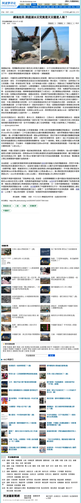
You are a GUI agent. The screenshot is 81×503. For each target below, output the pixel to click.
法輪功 (5, 349)
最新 (23, 7)
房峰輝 (76, 349)
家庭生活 (29, 471)
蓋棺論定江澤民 (20, 488)
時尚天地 (53, 482)
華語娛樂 (22, 480)
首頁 (22, 4)
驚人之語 (42, 7)
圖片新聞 (27, 463)
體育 (8, 463)
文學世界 (10, 477)
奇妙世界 (74, 482)
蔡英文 (9, 351)
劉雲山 (70, 349)
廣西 (14, 347)
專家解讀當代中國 (33, 488)
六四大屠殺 (64, 347)
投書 (69, 7)
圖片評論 (10, 469)
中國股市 (17, 349)
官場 (65, 460)
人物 (52, 460)
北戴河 (57, 349)
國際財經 (46, 460)
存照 (77, 7)
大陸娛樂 (14, 480)
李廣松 (24, 197)
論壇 (60, 4)
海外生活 (45, 471)
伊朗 (4, 347)
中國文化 (10, 474)
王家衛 (26, 351)
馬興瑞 (27, 347)
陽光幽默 (61, 488)
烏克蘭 (33, 187)
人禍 (16, 206)
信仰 (21, 463)
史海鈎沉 (22, 471)
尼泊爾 (32, 351)
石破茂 (34, 349)
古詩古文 (33, 474)
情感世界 (22, 482)
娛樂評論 (53, 480)
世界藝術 (71, 474)
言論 (28, 7)
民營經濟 (33, 206)
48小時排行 (8, 360)
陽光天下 (69, 488)
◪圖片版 (72, 12)
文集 (52, 7)
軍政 (12, 460)
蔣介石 (51, 349)
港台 (17, 463)
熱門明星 (29, 480)
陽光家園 (10, 491)
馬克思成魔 (34, 347)
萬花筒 (67, 482)
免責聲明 (65, 496)
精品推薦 (60, 480)
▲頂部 (48, 498)
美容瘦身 (25, 474)
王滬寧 (24, 349)
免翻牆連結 (74, 1)
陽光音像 (17, 491)
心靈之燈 (37, 471)
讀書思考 (56, 474)
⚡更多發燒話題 (9, 344)
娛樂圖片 (68, 480)
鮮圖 (23, 485)
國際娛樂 (45, 480)
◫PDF (77, 12)
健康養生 (14, 471)
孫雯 (39, 349)
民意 (46, 9)
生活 (40, 4)
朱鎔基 (9, 347)
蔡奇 (4, 351)
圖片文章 (25, 477)
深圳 (43, 163)
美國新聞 (19, 460)
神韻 (18, 347)
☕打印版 (66, 12)
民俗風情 (17, 485)
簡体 (67, 1)
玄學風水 (53, 471)
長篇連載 (17, 477)
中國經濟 (56, 347)
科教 (61, 460)
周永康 (21, 351)
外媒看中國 (34, 7)
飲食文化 (14, 482)
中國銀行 (6, 210)
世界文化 (48, 474)
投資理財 (40, 474)
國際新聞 (38, 460)
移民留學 (45, 482)
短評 (60, 7)
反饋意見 (57, 496)
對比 (73, 7)
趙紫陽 (15, 351)
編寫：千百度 (11, 23)
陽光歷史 (53, 488)
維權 (74, 460)
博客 (66, 4)
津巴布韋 (63, 349)
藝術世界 (17, 474)
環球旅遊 (10, 485)
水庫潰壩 (43, 347)
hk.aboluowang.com (28, 1)
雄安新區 (44, 349)
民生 (70, 460)
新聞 (28, 4)
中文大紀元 (37, 197)
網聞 (56, 460)
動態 (48, 7)
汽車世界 (37, 482)
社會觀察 (29, 482)
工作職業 (60, 471)
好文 (65, 7)
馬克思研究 (45, 488)
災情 (24, 206)
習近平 (11, 120)
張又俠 (72, 347)
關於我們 (49, 496)
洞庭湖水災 (7, 206)
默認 (77, 23)
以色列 (52, 181)
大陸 (24, 460)
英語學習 (64, 474)
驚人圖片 (10, 488)
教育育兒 (68, 471)
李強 (29, 349)
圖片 (51, 9)
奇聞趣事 (60, 482)
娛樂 (54, 4)
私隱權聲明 (74, 496)
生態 (12, 463)
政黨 (56, 7)
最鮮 (8, 482)
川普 (22, 347)
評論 (34, 4)
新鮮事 (47, 4)
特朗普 (11, 349)
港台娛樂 (37, 480)
